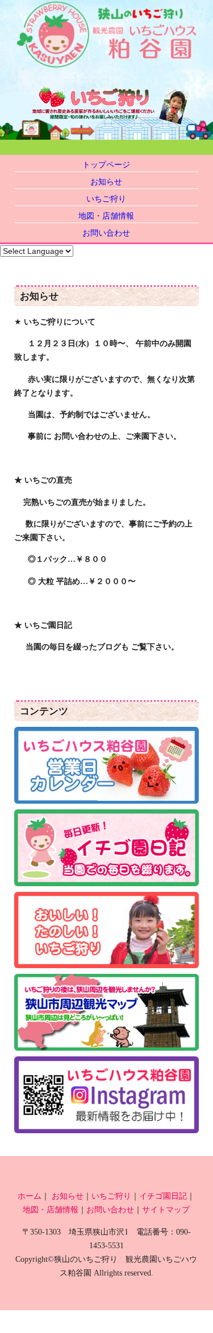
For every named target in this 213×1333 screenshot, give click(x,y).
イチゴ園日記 (163, 1195)
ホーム (29, 1195)
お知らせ (106, 181)
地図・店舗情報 (106, 215)
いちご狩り (106, 198)
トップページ (106, 164)
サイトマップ (166, 1209)
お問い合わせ (106, 232)
